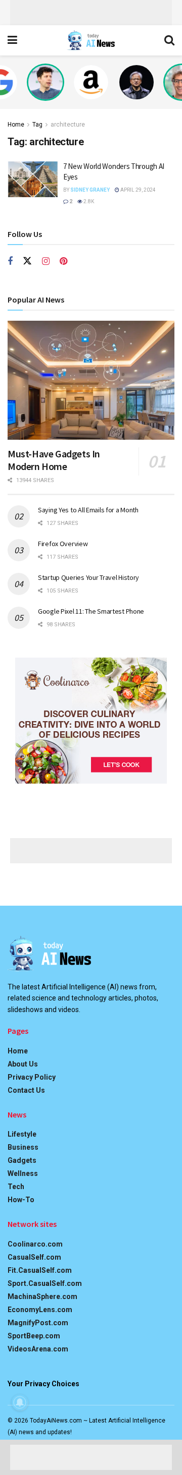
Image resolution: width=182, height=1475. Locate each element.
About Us (23, 1064)
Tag (37, 124)
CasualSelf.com (34, 1257)
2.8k (88, 201)
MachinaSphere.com (42, 1296)
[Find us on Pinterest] (63, 261)
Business (23, 1147)
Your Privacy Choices (43, 1384)
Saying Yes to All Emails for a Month (88, 509)
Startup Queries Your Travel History (88, 577)
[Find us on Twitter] (27, 261)
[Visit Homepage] (90, 40)
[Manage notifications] (20, 1402)
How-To (21, 1200)
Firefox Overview (63, 543)
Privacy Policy (32, 1077)
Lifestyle (22, 1134)
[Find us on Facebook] (10, 261)
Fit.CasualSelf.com (40, 1270)
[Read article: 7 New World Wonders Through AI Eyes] (33, 179)
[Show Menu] (12, 40)
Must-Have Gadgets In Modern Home (54, 460)
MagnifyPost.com (38, 1323)
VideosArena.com (38, 1349)
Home (16, 124)
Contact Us (26, 1090)
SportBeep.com (34, 1336)
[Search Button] (169, 40)
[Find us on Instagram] (46, 261)
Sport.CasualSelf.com (45, 1283)
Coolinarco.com (35, 1244)
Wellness (23, 1173)
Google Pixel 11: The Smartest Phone (91, 611)
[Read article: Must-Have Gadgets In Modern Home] (91, 380)
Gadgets (22, 1160)
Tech (16, 1187)
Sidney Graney (90, 190)
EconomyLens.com (40, 1310)
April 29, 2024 (137, 190)
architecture (68, 124)
